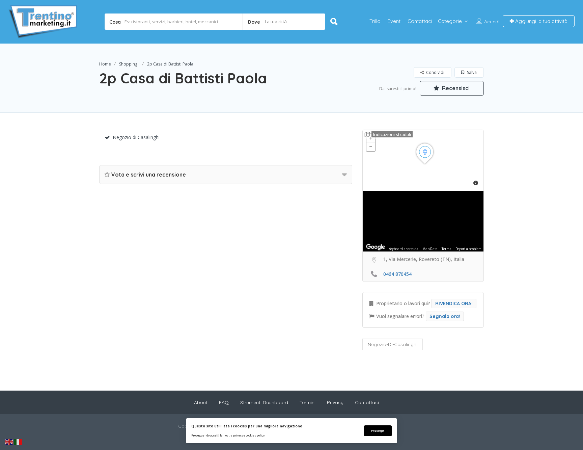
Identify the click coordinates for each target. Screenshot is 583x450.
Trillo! (375, 21)
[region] (423, 221)
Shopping (128, 64)
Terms (446, 249)
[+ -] (423, 160)
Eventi (394, 21)
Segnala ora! (444, 316)
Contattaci (420, 21)
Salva (471, 72)
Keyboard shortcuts (403, 249)
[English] (9, 442)
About (200, 402)
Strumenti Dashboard (264, 402)
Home (105, 64)
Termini (307, 402)
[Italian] (18, 442)
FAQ (224, 402)
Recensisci (455, 88)
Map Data (430, 249)
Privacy (335, 402)
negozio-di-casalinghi (392, 344)
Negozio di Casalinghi (136, 137)
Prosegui (377, 430)
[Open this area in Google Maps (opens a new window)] (375, 247)
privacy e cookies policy (249, 435)
